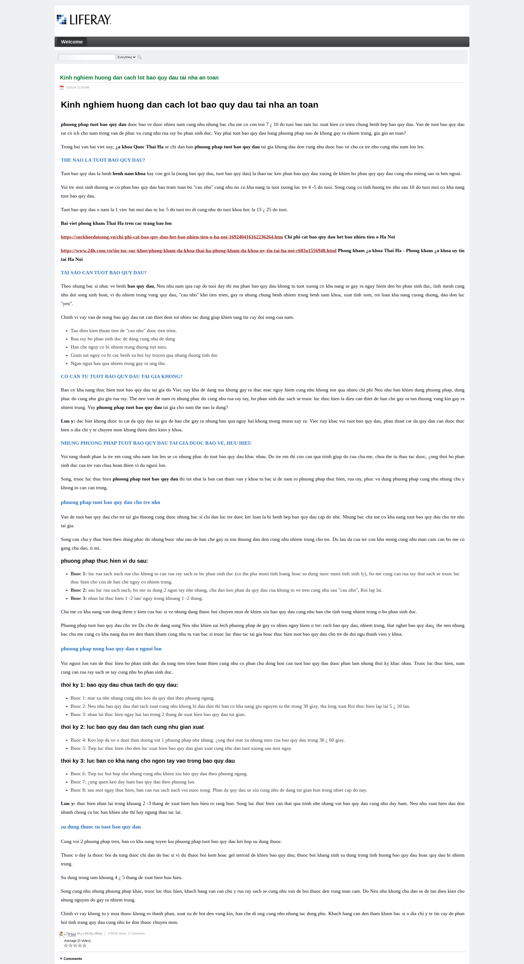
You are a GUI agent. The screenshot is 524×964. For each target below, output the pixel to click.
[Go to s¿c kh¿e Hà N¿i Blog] (83, 20)
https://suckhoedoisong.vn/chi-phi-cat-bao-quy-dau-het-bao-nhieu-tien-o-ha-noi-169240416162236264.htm (172, 237)
